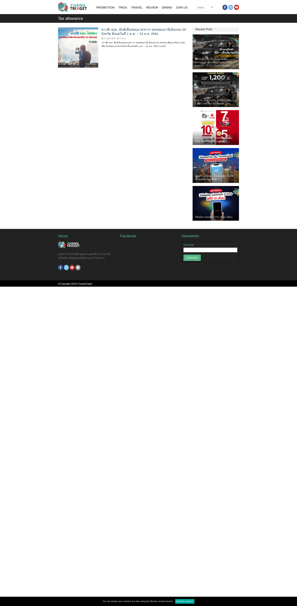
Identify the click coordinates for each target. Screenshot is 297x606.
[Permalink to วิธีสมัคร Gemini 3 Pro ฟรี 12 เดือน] (216, 203)
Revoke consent (185, 601)
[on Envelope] (77, 267)
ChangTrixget (84, 283)
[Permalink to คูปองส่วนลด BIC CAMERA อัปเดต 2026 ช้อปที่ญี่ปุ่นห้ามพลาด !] (216, 127)
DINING (167, 7)
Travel (123, 38)
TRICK (122, 7)
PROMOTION (105, 7)
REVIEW (152, 7)
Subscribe (192, 257)
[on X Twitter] (230, 7)
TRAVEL (137, 7)
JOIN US (182, 7)
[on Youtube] (236, 7)
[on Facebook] (224, 7)
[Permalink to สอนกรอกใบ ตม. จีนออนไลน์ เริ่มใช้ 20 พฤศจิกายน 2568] (216, 165)
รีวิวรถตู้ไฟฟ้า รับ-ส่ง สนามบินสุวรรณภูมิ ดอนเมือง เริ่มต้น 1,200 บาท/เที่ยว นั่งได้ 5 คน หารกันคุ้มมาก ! (215, 62)
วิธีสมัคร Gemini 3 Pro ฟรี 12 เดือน (213, 217)
